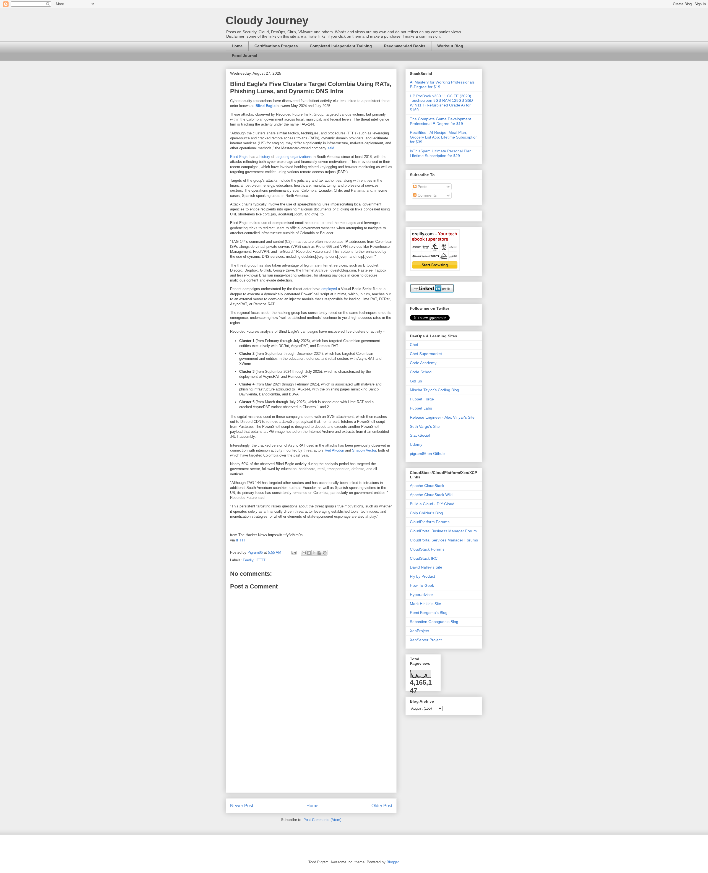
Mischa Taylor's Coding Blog (434, 390)
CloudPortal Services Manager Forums (444, 540)
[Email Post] (294, 552)
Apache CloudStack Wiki (431, 494)
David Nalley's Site (426, 567)
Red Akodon (334, 450)
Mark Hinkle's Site (425, 603)
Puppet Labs (421, 408)
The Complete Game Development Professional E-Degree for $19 (440, 121)
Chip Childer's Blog (426, 513)
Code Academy (423, 363)
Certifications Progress (276, 46)
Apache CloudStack (427, 485)
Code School (421, 372)
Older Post (381, 805)
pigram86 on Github (427, 453)
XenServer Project (426, 640)
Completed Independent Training (341, 46)
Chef (414, 344)
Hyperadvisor (421, 594)
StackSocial (420, 435)
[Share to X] (314, 553)
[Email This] (303, 553)
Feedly (248, 560)
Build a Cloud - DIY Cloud (432, 504)
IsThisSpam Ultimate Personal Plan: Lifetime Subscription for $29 (441, 153)
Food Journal (244, 55)
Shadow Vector (364, 450)
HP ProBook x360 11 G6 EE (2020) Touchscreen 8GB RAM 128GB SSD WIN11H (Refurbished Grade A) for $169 (441, 103)
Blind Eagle (265, 106)
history (264, 157)
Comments (427, 195)
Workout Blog (450, 46)
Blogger (393, 862)
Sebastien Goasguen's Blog (434, 621)
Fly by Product (422, 576)
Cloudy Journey (267, 20)
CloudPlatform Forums (429, 522)
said (330, 148)
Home (237, 46)
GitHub (416, 381)
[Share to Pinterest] (324, 553)
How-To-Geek (422, 585)
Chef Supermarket (426, 353)
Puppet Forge (422, 399)
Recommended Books (404, 46)
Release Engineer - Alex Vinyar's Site (442, 417)
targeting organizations (293, 157)
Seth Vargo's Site (425, 426)
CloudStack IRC (424, 558)
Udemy (416, 444)
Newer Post (241, 805)
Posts (422, 186)
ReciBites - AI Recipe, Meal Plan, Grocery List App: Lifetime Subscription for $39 (444, 137)
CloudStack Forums (427, 549)
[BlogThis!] (309, 553)
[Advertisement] (311, 753)
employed (329, 289)
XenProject (419, 631)
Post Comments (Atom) (322, 820)
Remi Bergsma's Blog (428, 612)
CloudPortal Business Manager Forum (443, 531)
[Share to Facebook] (319, 553)
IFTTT (241, 540)
